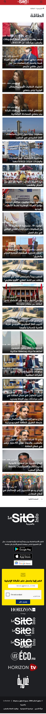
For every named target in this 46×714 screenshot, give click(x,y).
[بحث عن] (5, 3)
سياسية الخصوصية (26, 708)
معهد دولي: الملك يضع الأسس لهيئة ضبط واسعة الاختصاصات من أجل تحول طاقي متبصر (23, 63)
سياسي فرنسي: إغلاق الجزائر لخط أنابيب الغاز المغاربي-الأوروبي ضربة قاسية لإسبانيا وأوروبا (24, 324)
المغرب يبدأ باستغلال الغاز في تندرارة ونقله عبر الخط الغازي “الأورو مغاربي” (22, 278)
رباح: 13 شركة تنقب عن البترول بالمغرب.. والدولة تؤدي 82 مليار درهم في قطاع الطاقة (23, 443)
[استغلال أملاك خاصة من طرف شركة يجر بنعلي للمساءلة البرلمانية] (23, 104)
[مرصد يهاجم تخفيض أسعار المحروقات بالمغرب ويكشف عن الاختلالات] (23, 33)
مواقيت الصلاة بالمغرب (11, 708)
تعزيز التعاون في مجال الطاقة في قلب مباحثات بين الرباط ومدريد (24, 397)
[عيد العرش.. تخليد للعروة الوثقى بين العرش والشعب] (23, 175)
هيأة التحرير (39, 708)
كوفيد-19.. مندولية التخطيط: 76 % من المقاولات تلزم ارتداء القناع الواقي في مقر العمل (23, 229)
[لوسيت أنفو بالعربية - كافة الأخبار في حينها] (23, 2)
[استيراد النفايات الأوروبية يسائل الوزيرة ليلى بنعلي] (23, 80)
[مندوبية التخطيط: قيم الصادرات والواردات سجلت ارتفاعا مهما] (23, 151)
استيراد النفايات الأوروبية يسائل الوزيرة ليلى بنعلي (25, 88)
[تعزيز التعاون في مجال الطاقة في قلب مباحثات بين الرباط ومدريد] (23, 389)
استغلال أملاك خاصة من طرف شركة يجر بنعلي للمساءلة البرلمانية (23, 112)
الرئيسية (39, 8)
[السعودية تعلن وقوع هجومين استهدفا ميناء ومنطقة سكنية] (23, 341)
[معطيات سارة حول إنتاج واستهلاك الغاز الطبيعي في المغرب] (23, 128)
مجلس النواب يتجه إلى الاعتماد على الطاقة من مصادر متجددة (23, 302)
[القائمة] (41, 3)
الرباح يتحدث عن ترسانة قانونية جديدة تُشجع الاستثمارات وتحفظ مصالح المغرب (25, 466)
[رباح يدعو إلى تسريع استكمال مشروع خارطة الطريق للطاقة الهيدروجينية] (23, 412)
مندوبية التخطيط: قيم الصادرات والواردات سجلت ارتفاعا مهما (25, 160)
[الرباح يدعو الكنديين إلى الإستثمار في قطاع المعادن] (23, 484)
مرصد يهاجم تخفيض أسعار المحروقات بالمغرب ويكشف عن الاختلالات (22, 41)
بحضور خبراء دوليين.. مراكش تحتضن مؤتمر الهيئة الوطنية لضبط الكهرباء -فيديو (23, 205)
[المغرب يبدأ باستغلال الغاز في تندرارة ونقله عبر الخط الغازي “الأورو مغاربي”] (23, 270)
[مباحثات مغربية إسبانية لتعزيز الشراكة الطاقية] (23, 365)
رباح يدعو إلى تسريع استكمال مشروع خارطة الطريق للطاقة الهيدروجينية (23, 421)
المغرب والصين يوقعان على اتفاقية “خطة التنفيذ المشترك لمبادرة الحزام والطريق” (23, 253)
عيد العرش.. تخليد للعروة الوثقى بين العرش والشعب (23, 183)
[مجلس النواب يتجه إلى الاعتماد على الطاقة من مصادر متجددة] (23, 294)
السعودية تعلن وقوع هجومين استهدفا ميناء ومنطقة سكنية (26, 350)
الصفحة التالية (33, 499)
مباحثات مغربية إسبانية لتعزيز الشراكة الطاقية (26, 373)
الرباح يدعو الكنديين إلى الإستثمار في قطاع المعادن (22, 492)
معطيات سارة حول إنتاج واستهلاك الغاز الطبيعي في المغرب (24, 136)
